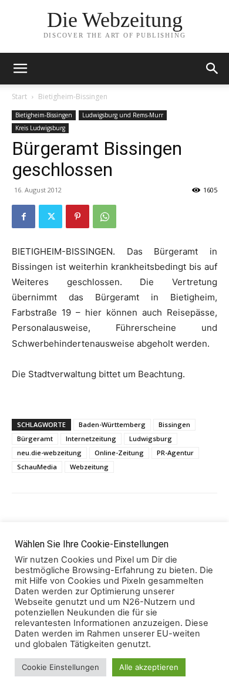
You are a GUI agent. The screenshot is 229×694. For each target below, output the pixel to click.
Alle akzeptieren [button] (149, 667)
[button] (212, 68)
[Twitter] (50, 216)
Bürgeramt (35, 438)
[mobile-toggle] (20, 68)
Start (19, 96)
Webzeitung (89, 466)
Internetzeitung (91, 438)
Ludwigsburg (150, 438)
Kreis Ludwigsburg (40, 128)
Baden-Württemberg (112, 424)
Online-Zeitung (119, 452)
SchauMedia (37, 466)
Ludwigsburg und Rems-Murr (122, 115)
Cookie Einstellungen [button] (60, 667)
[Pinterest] (77, 216)
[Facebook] (23, 216)
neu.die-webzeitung (49, 452)
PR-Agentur (175, 452)
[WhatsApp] (104, 216)
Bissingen (174, 424)
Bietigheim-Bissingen (72, 96)
